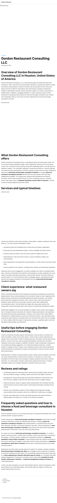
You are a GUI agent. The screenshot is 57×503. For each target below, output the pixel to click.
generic (3, 55)
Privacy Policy (6, 480)
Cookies (5, 479)
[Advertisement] (28, 29)
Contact (5, 482)
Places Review (6, 2)
